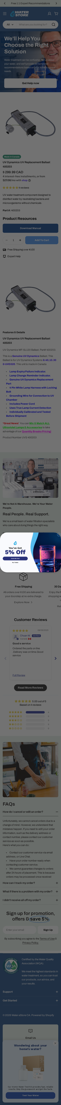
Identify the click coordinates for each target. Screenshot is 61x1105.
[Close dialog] (58, 534)
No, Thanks (15, 562)
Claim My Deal (15, 558)
